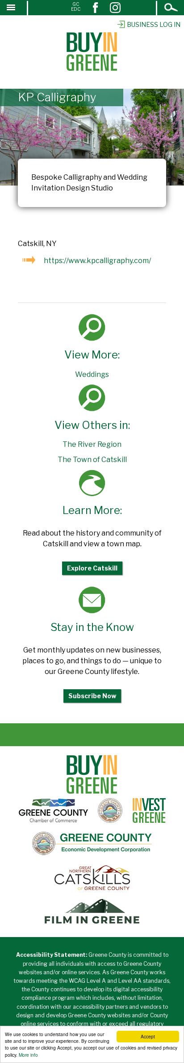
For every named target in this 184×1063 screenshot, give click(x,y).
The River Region (92, 444)
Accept (148, 1036)
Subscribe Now (92, 696)
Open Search (171, 8)
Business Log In (153, 24)
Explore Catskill (92, 568)
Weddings (92, 374)
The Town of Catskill (92, 459)
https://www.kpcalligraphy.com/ (97, 260)
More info (28, 1054)
